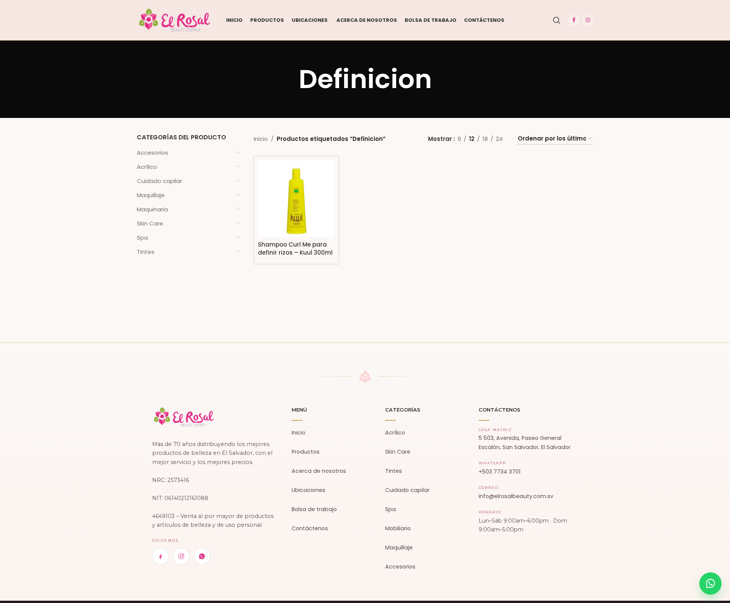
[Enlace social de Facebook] (574, 20)
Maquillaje (151, 195)
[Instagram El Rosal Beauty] (181, 556)
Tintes (145, 252)
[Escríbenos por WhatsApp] (710, 583)
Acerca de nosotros (319, 471)
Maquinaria (152, 209)
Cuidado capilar (159, 181)
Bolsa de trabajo (314, 509)
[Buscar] (556, 20)
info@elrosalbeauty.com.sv (516, 496)
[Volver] (289, 79)
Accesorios (152, 153)
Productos (306, 452)
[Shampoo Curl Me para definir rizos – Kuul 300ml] (296, 198)
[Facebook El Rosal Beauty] (160, 556)
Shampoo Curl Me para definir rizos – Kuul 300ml (295, 248)
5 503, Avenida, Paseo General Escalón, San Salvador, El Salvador (525, 442)
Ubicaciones (308, 490)
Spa (142, 238)
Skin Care (150, 223)
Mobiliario (398, 528)
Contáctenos (310, 528)
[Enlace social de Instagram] (588, 20)
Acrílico (147, 167)
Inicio (261, 139)
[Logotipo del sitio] (175, 20)
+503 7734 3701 (499, 472)
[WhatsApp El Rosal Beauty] (202, 556)
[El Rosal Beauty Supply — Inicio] (184, 417)
